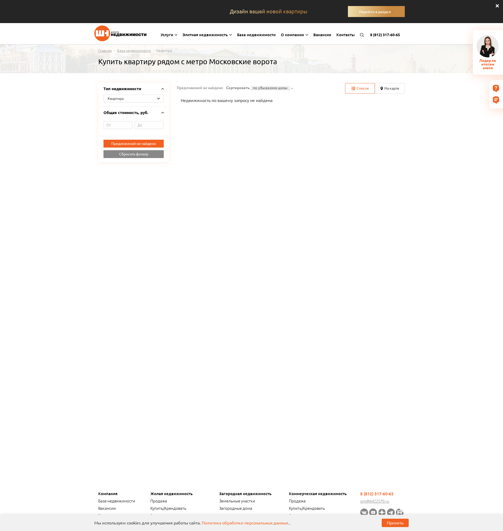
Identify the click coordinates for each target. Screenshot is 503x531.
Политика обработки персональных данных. (245, 523)
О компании (293, 34)
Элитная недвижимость (206, 34)
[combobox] (133, 98)
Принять (395, 523)
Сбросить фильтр (133, 154)
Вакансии (322, 34)
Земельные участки (237, 501)
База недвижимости (256, 34)
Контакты (345, 34)
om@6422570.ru (374, 501)
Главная (105, 50)
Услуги (167, 34)
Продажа (158, 501)
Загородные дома (235, 508)
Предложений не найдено (133, 144)
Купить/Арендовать (168, 508)
